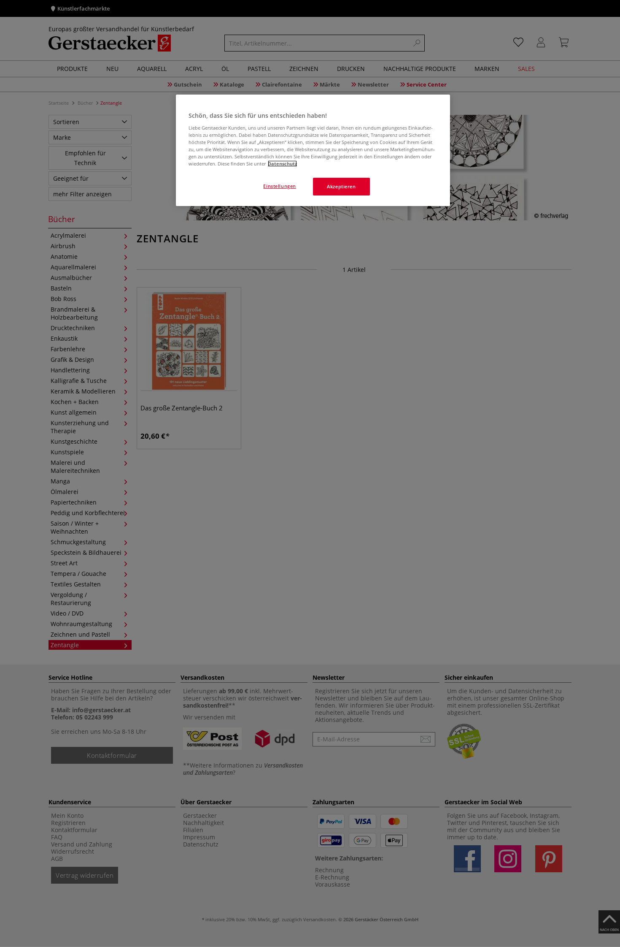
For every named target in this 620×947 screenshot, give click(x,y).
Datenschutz (282, 163)
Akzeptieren (341, 186)
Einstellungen (279, 186)
